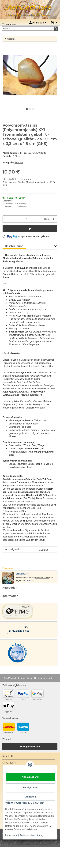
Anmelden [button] (38, 22)
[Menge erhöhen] (53, 219)
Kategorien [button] (9, 587)
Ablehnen (30, 796)
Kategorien (10, 24)
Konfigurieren (30, 787)
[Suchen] (56, 28)
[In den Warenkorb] (5, 46)
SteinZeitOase (22, 573)
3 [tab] (33, 109)
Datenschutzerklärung (31, 835)
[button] (54, 22)
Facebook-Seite (42, 577)
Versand (28, 179)
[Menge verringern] (6, 219)
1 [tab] (27, 109)
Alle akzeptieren (30, 776)
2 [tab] (30, 109)
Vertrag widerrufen (30, 746)
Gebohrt (19, 162)
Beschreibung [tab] (14, 246)
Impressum (11, 835)
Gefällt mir (30, 580)
